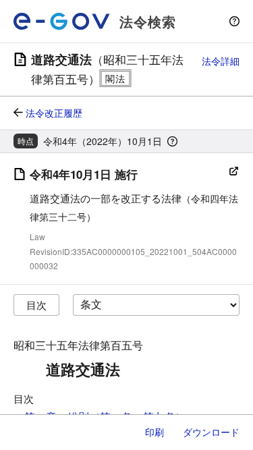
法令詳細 (221, 60)
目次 (36, 305)
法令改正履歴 (54, 112)
